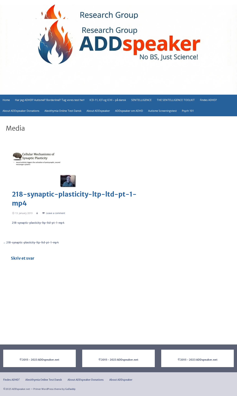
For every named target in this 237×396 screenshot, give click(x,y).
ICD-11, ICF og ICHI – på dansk (107, 100)
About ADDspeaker (98, 111)
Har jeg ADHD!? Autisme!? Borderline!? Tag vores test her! (49, 100)
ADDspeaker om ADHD (129, 111)
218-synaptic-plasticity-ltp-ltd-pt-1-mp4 (38, 222)
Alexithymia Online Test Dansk (62, 111)
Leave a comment (55, 213)
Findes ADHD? (208, 100)
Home (6, 100)
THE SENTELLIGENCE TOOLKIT (176, 100)
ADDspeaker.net (25, 71)
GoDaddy (70, 389)
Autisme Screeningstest (162, 111)
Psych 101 (188, 111)
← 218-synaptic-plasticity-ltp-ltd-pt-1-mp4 (31, 242)
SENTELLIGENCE (141, 100)
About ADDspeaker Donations (21, 111)
